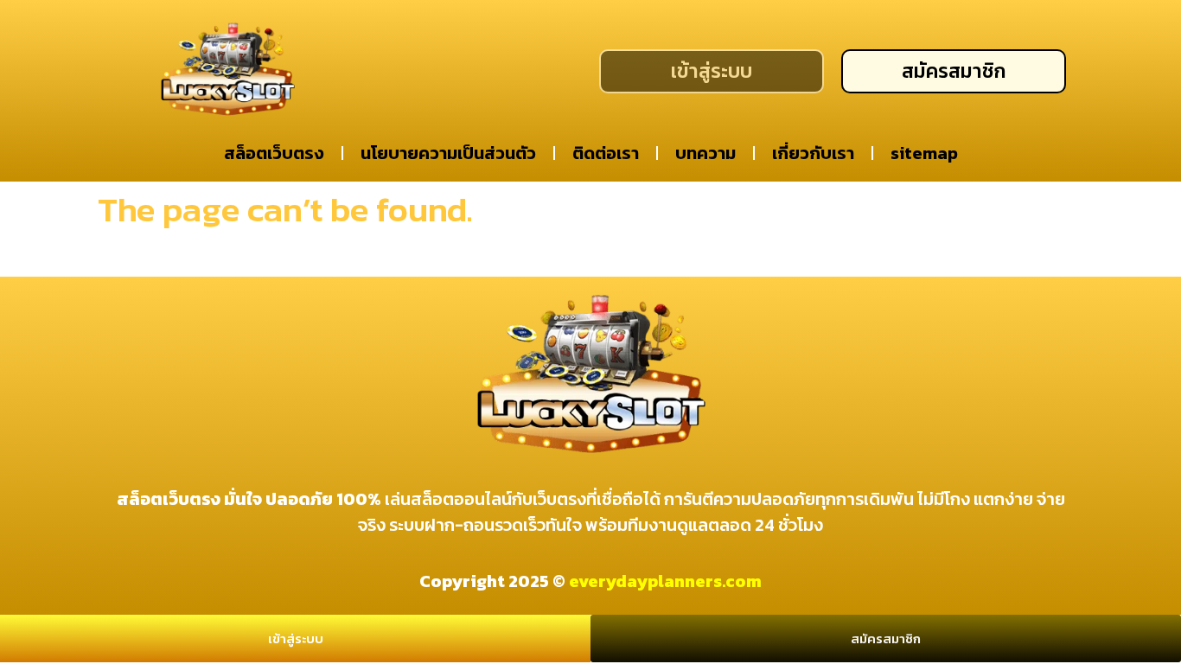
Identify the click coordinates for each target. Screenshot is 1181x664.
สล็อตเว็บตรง (274, 153)
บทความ (705, 153)
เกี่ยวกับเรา (813, 153)
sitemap (924, 153)
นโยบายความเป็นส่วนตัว (448, 153)
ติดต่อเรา (605, 153)
